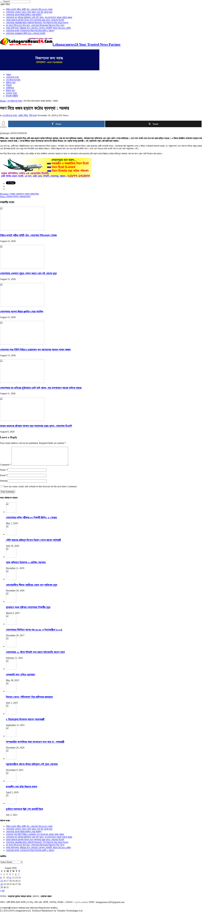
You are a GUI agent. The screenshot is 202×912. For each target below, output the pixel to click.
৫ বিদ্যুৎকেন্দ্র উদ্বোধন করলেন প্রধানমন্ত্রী (25, 719)
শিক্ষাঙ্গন (9, 85)
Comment (5, 464)
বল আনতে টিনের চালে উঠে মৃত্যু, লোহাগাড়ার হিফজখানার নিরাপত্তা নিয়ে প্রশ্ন (35, 25)
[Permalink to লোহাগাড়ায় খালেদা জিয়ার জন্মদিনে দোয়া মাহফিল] (22, 306)
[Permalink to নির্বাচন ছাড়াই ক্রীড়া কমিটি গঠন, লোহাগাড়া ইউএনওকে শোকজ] (22, 229)
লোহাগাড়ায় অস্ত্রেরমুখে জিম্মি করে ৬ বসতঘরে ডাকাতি (25, 33)
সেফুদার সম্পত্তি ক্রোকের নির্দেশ (15, 196)
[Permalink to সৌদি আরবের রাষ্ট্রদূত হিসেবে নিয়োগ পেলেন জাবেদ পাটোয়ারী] (11, 534)
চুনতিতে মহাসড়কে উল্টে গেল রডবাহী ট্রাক (24, 809)
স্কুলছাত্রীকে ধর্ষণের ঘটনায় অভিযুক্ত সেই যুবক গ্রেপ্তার (32, 764)
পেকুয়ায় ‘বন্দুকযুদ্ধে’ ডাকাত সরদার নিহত (19, 194)
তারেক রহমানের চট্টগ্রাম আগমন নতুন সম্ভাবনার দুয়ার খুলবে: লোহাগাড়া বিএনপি (35, 20)
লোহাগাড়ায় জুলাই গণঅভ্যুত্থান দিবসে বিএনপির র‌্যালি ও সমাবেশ (30, 30)
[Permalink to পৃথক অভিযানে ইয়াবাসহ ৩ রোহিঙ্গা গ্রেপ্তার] (11, 556)
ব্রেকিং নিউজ (23, 115)
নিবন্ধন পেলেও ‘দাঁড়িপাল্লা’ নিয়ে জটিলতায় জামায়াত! (29, 697)
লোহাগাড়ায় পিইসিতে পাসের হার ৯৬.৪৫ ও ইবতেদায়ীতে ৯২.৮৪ (34, 629)
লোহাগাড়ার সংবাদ (12, 77)
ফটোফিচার (10, 88)
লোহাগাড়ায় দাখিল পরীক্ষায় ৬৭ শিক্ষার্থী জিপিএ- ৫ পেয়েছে (31, 517)
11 (10, 877)
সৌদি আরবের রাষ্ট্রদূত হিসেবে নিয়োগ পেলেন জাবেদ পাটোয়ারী (33, 540)
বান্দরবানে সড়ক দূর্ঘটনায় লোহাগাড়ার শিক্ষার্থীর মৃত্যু (28, 607)
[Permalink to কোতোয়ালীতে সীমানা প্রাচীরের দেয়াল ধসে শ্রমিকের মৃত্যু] (11, 579)
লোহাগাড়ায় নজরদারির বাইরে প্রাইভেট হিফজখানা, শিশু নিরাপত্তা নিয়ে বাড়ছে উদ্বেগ (37, 22)
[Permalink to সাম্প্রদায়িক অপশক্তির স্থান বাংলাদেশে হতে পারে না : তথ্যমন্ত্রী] (11, 736)
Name (3, 470)
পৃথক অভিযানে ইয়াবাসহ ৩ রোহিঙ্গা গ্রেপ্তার (26, 562)
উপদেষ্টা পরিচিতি (12, 96)
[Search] (1, 2)
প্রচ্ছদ (8, 74)
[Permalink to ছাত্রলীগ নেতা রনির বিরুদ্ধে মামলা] (11, 781)
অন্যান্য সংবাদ (11, 93)
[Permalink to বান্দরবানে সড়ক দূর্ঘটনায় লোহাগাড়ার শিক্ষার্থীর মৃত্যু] (11, 601)
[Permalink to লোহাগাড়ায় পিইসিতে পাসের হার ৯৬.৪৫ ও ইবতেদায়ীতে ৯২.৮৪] (11, 624)
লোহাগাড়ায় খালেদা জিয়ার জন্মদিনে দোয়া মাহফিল (23, 14)
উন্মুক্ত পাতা (10, 90)
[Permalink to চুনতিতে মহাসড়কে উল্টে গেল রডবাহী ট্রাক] (11, 803)
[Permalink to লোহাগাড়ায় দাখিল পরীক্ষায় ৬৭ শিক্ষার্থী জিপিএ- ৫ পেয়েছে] (11, 512)
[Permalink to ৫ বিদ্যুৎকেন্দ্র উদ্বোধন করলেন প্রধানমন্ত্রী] (11, 713)
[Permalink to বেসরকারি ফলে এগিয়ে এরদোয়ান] (11, 669)
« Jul (2, 890)
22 (1, 884)
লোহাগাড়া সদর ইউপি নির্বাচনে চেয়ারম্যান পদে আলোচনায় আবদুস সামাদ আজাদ (35, 349)
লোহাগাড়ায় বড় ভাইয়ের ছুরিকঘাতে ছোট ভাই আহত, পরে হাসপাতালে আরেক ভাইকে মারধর (39, 17)
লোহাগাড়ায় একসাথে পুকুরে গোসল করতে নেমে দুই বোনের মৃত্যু (29, 12)
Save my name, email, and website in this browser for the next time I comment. (40, 486)
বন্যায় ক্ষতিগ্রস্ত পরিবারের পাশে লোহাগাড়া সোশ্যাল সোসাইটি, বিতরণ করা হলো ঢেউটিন (38, 28)
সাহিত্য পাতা (10, 82)
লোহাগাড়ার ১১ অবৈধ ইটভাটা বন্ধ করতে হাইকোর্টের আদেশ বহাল (35, 652)
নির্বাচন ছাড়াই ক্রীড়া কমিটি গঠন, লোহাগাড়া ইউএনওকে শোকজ (29, 9)
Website (3, 481)
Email (2, 475)
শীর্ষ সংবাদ (33, 115)
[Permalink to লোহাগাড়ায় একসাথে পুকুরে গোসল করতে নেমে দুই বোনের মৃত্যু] (22, 267)
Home (3, 101)
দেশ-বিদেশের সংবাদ (13, 80)
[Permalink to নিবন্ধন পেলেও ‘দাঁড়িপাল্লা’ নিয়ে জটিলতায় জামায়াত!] (11, 691)
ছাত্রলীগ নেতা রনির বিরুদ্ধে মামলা (21, 786)
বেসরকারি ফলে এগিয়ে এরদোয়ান (20, 674)
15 (1, 881)
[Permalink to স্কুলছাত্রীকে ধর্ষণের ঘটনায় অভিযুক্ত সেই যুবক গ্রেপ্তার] (11, 758)
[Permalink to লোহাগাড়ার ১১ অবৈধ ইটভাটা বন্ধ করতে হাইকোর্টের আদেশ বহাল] (11, 646)
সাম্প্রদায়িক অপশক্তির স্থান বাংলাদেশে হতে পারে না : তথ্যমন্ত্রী (35, 741)
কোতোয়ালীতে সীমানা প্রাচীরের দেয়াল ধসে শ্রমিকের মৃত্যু (31, 584)
